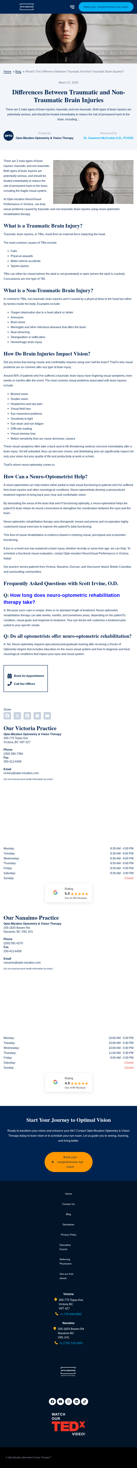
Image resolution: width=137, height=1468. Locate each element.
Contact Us (68, 1204)
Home (68, 1193)
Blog (68, 1214)
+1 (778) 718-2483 (71, 1343)
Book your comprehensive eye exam (106, 6)
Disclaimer (68, 1224)
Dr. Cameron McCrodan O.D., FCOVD (108, 138)
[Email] (47, 716)
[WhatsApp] (37, 716)
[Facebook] (7, 716)
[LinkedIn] (27, 716)
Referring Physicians (66, 1261)
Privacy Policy (68, 1234)
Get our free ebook (66, 1276)
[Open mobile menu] (72, 7)
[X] (17, 716)
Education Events (65, 1247)
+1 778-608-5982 (71, 1314)
